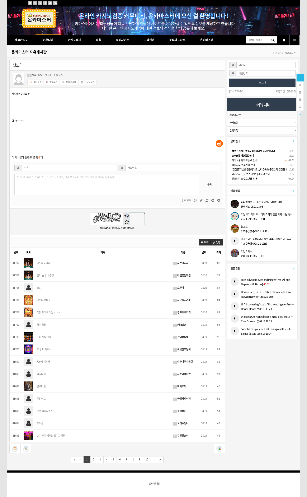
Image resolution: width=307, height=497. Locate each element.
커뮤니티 (48, 40)
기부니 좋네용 (44, 300)
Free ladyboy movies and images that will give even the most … (267, 280)
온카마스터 (206, 40)
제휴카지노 (21, 40)
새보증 (40, 423)
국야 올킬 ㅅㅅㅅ (45, 325)
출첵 (98, 40)
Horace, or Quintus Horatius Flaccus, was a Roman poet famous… (267, 292)
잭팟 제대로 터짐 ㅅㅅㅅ (48, 312)
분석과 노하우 (177, 40)
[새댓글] (201, 200)
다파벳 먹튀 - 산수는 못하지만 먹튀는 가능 (261, 202)
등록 (209, 184)
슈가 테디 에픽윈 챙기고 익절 (51, 435)
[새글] (300, 92)
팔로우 (53, 82)
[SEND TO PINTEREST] (50, 3)
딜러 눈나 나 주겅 (45, 275)
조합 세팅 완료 (44, 337)
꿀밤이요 (41, 398)
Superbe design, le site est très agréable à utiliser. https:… (267, 329)
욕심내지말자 (43, 362)
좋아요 (37, 82)
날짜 (204, 252)
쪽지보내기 (70, 82)
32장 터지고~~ (44, 349)
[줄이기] (218, 200)
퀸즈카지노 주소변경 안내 (244, 178)
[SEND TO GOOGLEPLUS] (55, 3)
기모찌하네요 (43, 263)
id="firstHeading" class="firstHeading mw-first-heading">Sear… (267, 304)
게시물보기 (89, 82)
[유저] (300, 84)
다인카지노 (246, 251)
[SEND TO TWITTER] (40, 3)
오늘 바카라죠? (44, 411)
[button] (205, 242)
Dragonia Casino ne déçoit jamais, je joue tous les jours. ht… (267, 317)
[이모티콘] (195, 200)
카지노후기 (74, 40)
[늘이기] (213, 200)
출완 (39, 288)
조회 (218, 252)
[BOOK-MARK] (30, 3)
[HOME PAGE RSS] (35, 3)
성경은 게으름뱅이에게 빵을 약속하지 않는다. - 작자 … (267, 239)
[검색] (300, 106)
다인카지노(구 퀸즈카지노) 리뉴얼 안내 (250, 174)
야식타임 (41, 374)
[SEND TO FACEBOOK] (45, 3)
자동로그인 (237, 91)
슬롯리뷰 (234, 130)
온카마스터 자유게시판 (29, 52)
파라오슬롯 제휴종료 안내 (244, 160)
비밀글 (187, 200)
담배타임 (41, 386)
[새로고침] (207, 200)
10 (147, 459)
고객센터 (149, 40)
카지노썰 (234, 123)
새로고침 (126, 222)
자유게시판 (235, 115)
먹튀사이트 (122, 40)
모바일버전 (154, 484)
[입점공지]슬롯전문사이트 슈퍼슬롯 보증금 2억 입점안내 (259, 169)
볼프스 (244, 227)
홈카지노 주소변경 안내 (243, 165)
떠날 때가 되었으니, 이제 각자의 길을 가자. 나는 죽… (267, 214)
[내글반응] (300, 99)
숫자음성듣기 (126, 216)
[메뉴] (300, 77)
